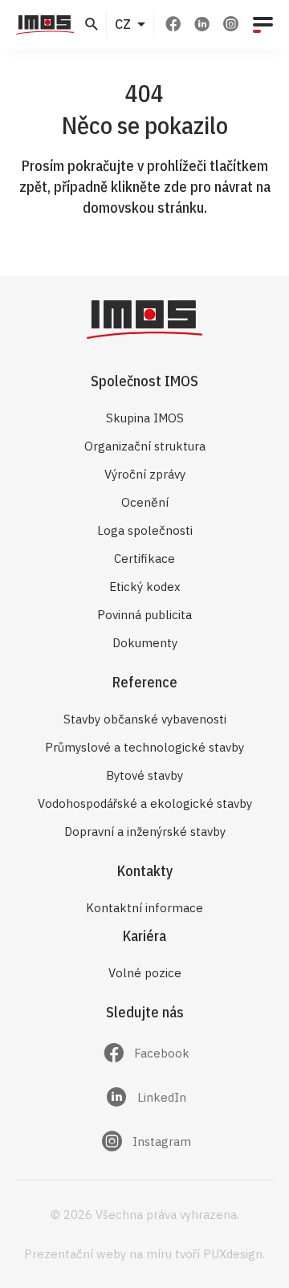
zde (175, 186)
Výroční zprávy (144, 474)
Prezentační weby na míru (98, 1254)
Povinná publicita (144, 614)
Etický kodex (145, 586)
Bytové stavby (144, 775)
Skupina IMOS (145, 418)
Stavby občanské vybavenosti (144, 719)
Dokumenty (144, 642)
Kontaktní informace (144, 907)
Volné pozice (144, 972)
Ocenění (145, 502)
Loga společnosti (145, 530)
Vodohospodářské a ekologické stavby (145, 803)
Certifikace (144, 558)
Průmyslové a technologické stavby (144, 747)
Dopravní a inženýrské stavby (145, 831)
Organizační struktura (145, 446)
